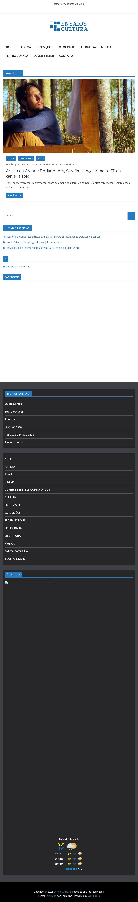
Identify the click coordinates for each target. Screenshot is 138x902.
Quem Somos (13, 404)
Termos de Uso (14, 442)
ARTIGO (10, 47)
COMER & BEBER (43, 56)
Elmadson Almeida (41, 164)
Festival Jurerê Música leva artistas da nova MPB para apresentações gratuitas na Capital (51, 236)
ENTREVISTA (13, 505)
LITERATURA (88, 47)
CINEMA (26, 47)
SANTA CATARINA (16, 551)
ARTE (8, 459)
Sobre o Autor (14, 411)
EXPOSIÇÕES (44, 47)
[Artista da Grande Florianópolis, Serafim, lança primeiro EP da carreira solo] (69, 116)
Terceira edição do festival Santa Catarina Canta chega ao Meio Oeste (41, 247)
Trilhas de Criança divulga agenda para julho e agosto (32, 242)
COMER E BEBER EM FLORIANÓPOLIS (27, 489)
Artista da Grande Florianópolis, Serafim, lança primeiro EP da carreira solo (63, 173)
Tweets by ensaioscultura (16, 266)
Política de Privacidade (19, 434)
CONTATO (66, 56)
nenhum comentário (64, 164)
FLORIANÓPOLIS (26, 158)
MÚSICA (106, 47)
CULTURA (11, 158)
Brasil (8, 474)
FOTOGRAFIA (66, 47)
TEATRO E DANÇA (16, 56)
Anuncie (10, 419)
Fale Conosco (13, 427)
